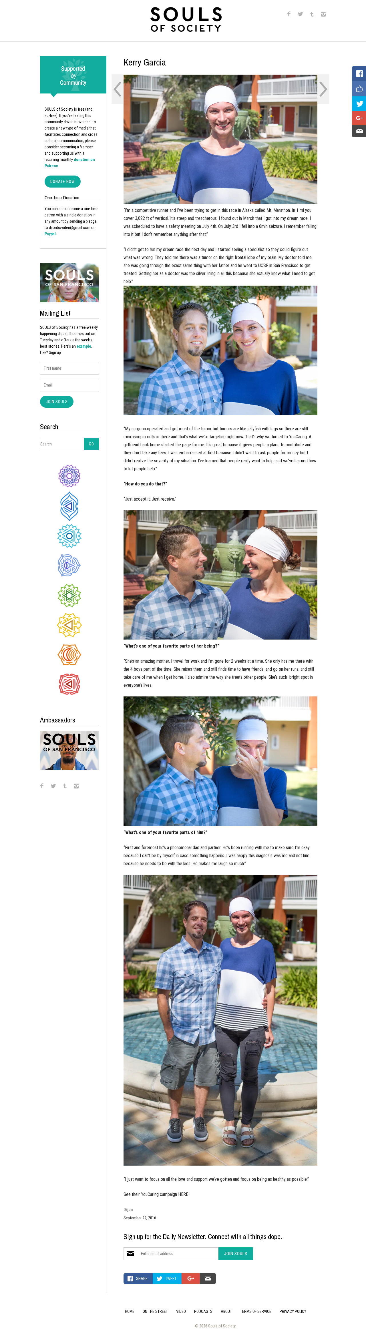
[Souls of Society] (186, 29)
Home (129, 1311)
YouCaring (298, 436)
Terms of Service (255, 1311)
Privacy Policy (293, 1311)
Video (181, 1311)
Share (142, 1278)
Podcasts (203, 1311)
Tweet (170, 1278)
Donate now (62, 181)
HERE (183, 1194)
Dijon (128, 1209)
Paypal (50, 234)
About (226, 1311)
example (84, 346)
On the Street (155, 1311)
